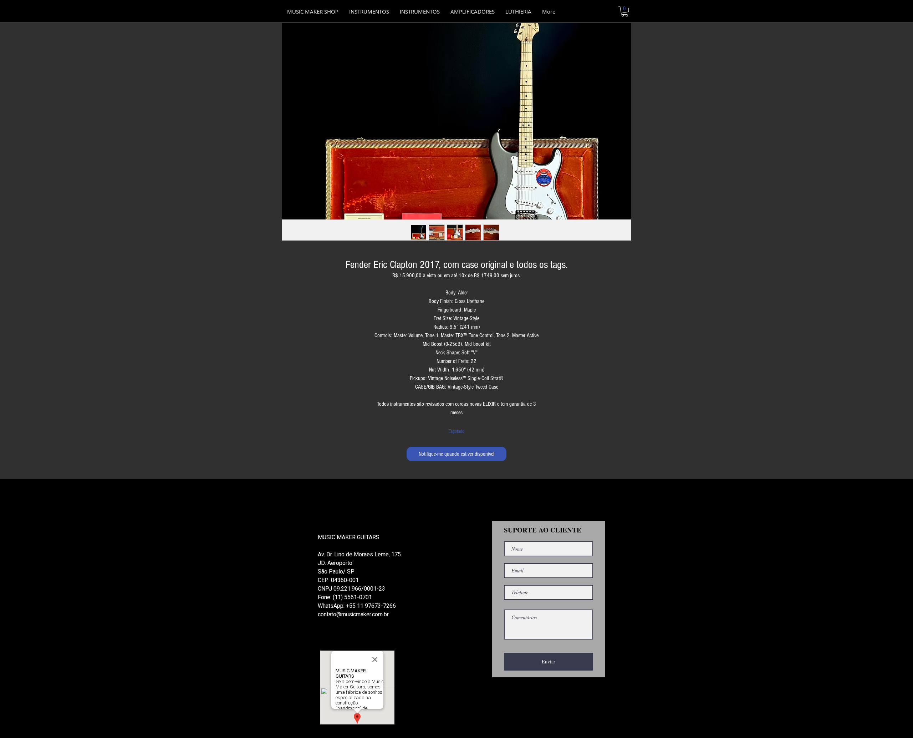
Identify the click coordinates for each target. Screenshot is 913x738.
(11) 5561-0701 (352, 597)
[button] (419, 11)
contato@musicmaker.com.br (353, 614)
